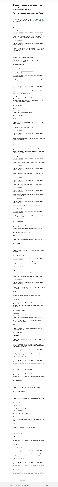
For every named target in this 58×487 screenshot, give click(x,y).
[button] (48, 1)
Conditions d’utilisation (23, 485)
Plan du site (28, 485)
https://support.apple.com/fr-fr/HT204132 (27, 71)
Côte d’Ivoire (47, 485)
